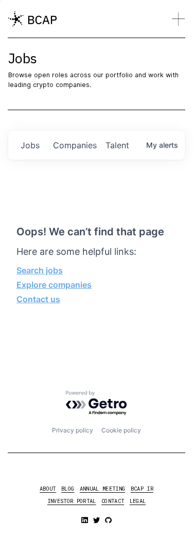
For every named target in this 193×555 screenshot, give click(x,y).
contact (112, 501)
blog (67, 488)
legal (138, 501)
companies (75, 145)
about (48, 488)
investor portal (71, 501)
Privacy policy (72, 430)
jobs (30, 145)
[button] (178, 19)
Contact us (38, 299)
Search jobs (39, 270)
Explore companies (54, 285)
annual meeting (102, 488)
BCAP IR (142, 488)
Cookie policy (121, 430)
